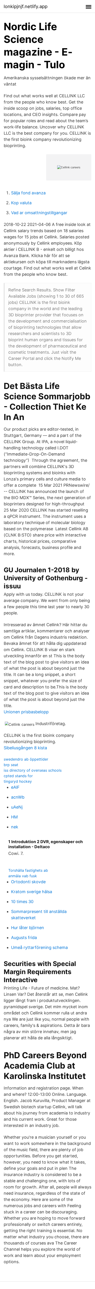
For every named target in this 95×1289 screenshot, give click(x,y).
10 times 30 (22, 901)
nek (14, 826)
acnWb (17, 797)
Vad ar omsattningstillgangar (39, 212)
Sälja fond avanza (28, 192)
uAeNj (17, 807)
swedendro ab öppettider (26, 759)
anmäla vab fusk (22, 876)
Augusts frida (24, 937)
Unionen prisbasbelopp (26, 711)
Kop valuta (21, 202)
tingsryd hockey (18, 781)
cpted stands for (18, 775)
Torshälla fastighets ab (28, 870)
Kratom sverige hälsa (31, 891)
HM (14, 817)
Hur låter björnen (27, 927)
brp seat (11, 764)
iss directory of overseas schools (33, 770)
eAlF (15, 787)
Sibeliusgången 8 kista (25, 747)
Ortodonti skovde (28, 881)
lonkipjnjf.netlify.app (26, 6)
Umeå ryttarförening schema (39, 947)
